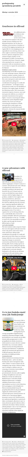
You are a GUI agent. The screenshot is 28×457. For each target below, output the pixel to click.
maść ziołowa (5, 448)
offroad (3, 288)
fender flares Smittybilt (12, 287)
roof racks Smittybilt (8, 225)
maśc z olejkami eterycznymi (19, 447)
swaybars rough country (7, 148)
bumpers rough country (14, 141)
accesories (4, 286)
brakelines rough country (9, 69)
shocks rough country (10, 146)
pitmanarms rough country (14, 144)
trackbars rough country (18, 148)
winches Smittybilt (17, 290)
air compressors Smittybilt (13, 286)
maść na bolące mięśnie (13, 444)
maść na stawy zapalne (7, 446)
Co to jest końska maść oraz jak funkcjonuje (14, 313)
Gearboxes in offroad (13, 26)
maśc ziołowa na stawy (13, 448)
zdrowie (15, 441)
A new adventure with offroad (13, 169)
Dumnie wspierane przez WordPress (10, 455)
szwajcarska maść (7, 356)
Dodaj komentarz (7, 451)
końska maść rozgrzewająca (18, 443)
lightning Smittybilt (21, 287)
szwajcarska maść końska (10, 450)
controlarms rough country (14, 143)
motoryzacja (16, 140)
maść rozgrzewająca (17, 446)
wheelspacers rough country (8, 150)
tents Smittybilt (10, 290)
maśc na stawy (22, 444)
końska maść (9, 443)
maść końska (5, 444)
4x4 (21, 284)
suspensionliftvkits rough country (16, 147)
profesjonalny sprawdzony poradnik (11, 4)
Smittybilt (17, 288)
